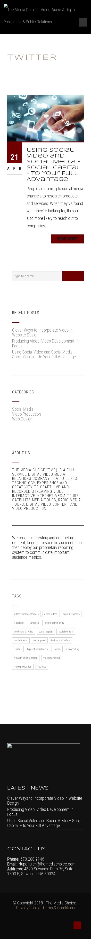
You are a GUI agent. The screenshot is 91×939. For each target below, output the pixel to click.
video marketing (51, 658)
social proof (39, 640)
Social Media (22, 409)
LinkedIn (34, 622)
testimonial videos (60, 640)
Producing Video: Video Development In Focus (45, 343)
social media (20, 640)
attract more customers (26, 614)
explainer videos (71, 614)
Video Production (26, 414)
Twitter (17, 649)
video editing (72, 649)
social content (65, 631)
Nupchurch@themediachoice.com (46, 863)
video (57, 649)
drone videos (50, 614)
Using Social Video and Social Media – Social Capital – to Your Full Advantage (44, 354)
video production (23, 666)
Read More (67, 238)
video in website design (26, 658)
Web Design (22, 418)
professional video (23, 631)
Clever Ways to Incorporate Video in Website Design (42, 332)
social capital (46, 631)
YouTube (41, 666)
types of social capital (38, 649)
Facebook (19, 622)
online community (54, 622)
